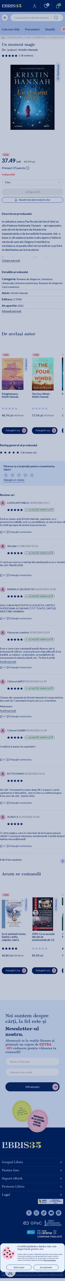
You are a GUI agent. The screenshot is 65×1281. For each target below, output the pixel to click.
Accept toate (46, 1267)
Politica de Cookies (50, 1260)
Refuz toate (19, 1267)
